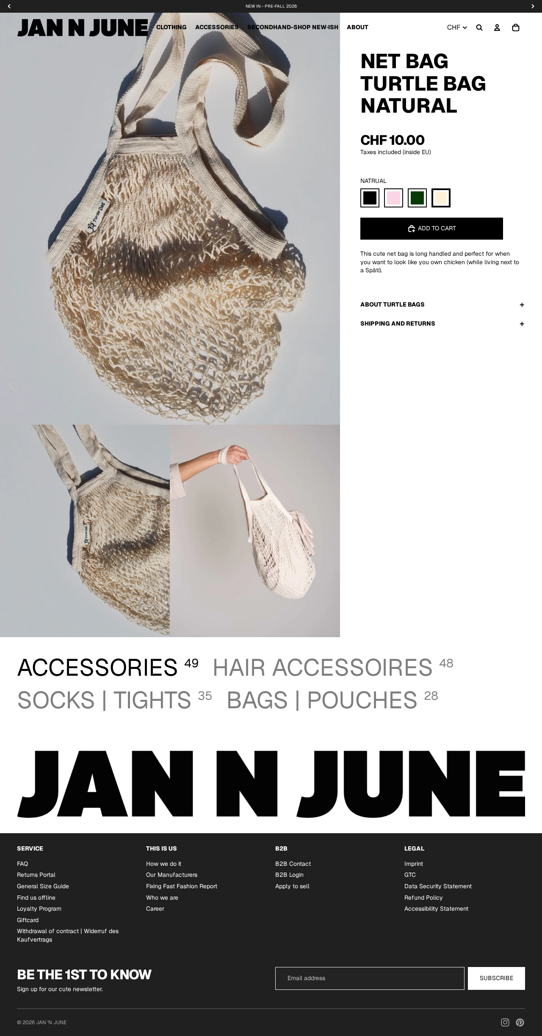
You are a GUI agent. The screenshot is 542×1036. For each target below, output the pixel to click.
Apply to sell (292, 886)
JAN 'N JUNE (51, 1022)
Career (155, 908)
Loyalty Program (39, 908)
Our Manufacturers (171, 875)
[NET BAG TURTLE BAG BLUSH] (393, 197)
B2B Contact (293, 863)
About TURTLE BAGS (392, 304)
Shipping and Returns (397, 323)
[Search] (479, 27)
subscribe (496, 978)
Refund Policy (423, 897)
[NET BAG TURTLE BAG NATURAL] (441, 197)
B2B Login (289, 875)
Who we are (162, 897)
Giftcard (28, 920)
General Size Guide (43, 886)
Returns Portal (36, 875)
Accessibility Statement (436, 908)
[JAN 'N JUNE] (82, 27)
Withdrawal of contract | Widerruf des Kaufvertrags (68, 936)
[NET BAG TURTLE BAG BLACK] (369, 197)
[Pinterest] (520, 1022)
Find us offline (36, 897)
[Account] (497, 27)
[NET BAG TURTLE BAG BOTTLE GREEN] (417, 197)
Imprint (413, 863)
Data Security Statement (438, 886)
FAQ (22, 863)
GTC (410, 875)
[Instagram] (505, 1022)
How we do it (163, 863)
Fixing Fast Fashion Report (181, 886)
